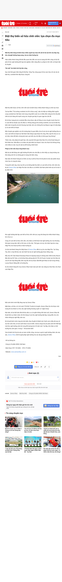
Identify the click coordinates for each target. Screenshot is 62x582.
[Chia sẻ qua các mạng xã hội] (49, 367)
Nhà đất (7, 32)
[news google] (53, 45)
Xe (40, 27)
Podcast (18, 23)
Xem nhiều (10, 27)
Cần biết (30, 23)
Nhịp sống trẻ (49, 27)
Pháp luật (26, 27)
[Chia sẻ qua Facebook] (41, 367)
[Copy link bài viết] (45, 367)
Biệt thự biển (23, 393)
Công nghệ (37, 27)
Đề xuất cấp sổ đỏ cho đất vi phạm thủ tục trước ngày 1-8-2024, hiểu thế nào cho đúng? (52, 450)
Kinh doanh (31, 27)
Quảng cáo (36, 23)
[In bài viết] (2, 58)
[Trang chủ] (2, 27)
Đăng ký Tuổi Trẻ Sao (52, 23)
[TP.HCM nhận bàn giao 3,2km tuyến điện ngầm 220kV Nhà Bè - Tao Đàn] (33, 441)
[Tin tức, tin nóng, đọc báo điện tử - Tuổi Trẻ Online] (8, 23)
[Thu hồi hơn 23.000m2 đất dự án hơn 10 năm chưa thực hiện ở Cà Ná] (33, 421)
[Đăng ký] (51, 406)
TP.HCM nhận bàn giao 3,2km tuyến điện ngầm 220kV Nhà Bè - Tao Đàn (32, 450)
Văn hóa (54, 27)
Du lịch (43, 27)
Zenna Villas (12, 167)
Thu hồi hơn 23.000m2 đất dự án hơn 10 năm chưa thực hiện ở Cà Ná (33, 430)
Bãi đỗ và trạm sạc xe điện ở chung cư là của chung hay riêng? (13, 430)
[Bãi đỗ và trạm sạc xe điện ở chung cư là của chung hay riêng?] (13, 421)
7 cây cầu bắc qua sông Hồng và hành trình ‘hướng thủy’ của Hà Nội (13, 450)
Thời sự (17, 27)
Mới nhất (5, 27)
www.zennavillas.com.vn (18, 352)
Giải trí (58, 27)
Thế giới (21, 27)
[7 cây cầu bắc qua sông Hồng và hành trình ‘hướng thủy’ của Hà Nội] (13, 441)
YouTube (25, 23)
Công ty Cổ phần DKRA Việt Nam (38, 393)
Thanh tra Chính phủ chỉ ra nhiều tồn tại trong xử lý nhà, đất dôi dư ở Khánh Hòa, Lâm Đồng (52, 431)
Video (14, 27)
